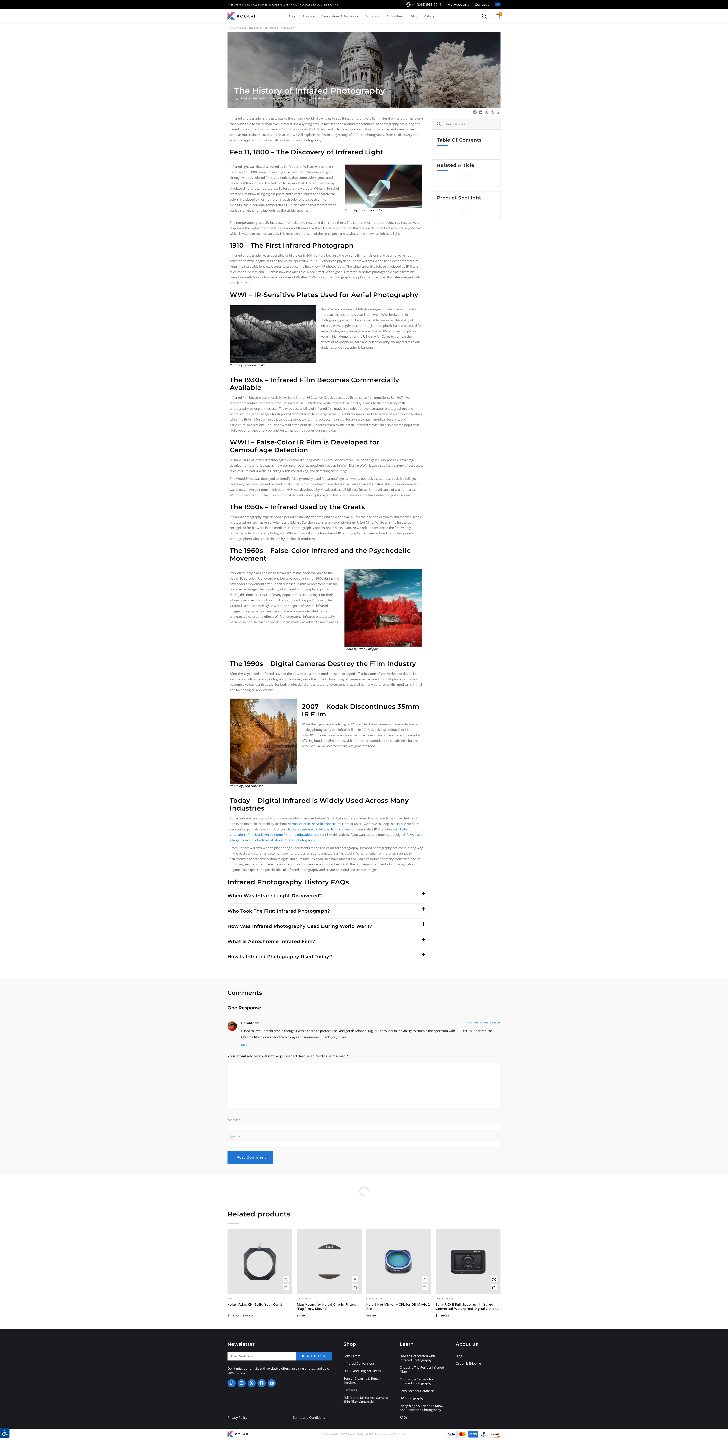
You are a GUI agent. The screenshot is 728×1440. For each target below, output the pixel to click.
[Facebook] (261, 1383)
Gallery (429, 16)
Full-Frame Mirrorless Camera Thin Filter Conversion (366, 1400)
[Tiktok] (232, 1383)
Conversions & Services (338, 16)
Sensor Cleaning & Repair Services (362, 1380)
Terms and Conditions (309, 1417)
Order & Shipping (468, 1363)
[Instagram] (242, 1383)
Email (234, 1137)
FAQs (403, 1417)
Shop (292, 16)
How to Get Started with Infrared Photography (417, 1358)
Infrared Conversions (359, 1363)
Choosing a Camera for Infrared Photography (416, 1381)
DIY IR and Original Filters (362, 1371)
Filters (307, 16)
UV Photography (412, 1398)
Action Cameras (444, 1298)
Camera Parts (304, 1298)
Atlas (230, 1298)
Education (394, 16)
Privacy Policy (237, 1417)
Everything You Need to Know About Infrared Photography (421, 1408)
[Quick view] (286, 1279)
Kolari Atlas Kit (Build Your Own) (255, 1304)
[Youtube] (272, 1383)
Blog (414, 16)
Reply (244, 1044)
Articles (241, 27)
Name (234, 1120)
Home (231, 27)
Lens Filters (352, 1356)
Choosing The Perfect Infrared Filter (422, 1369)
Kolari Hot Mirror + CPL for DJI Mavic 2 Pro (398, 1306)
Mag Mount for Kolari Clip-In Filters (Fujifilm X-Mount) (326, 1306)
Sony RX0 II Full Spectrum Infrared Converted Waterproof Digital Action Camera (466, 1306)
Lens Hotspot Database (417, 1391)
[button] (326, 895)
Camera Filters (374, 1298)
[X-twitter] (252, 1383)
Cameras (371, 16)
